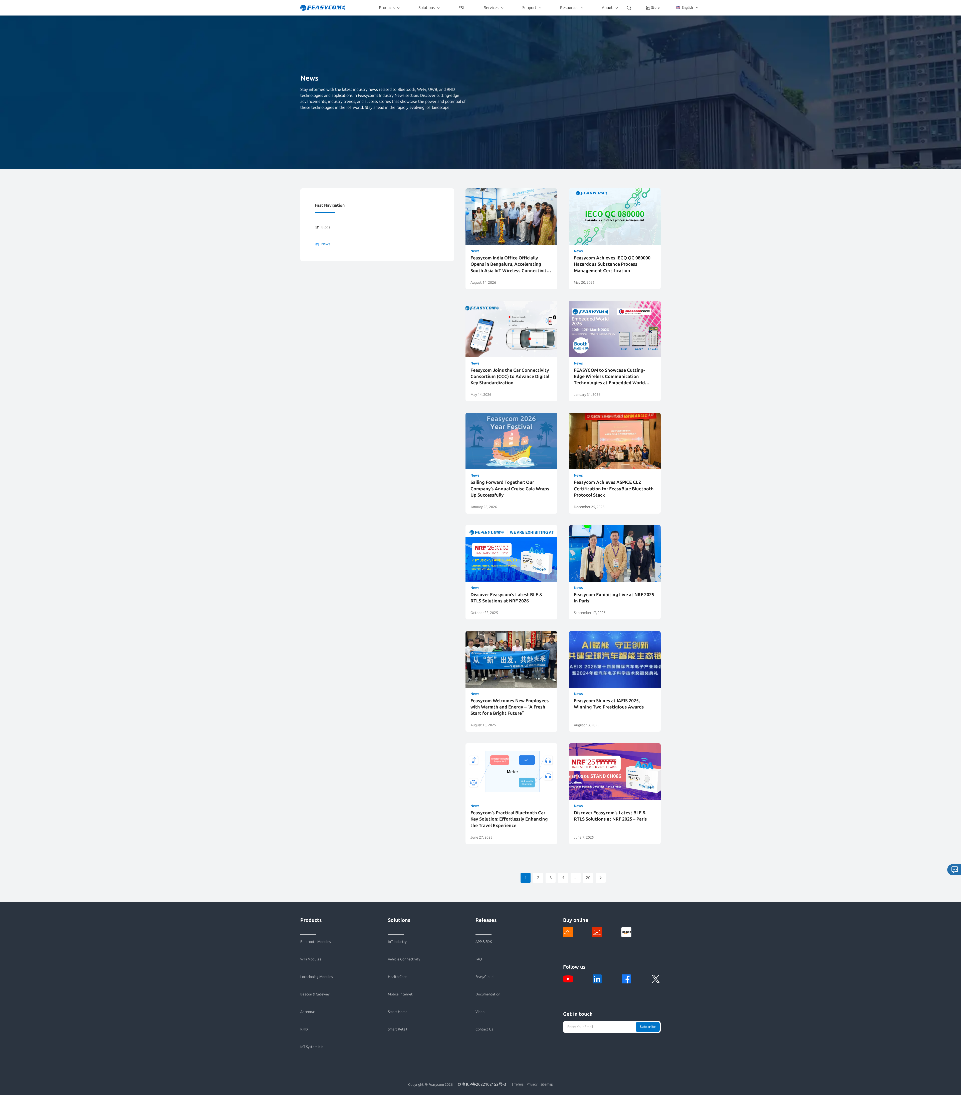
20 (588, 877)
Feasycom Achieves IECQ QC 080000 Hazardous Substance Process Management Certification (612, 264)
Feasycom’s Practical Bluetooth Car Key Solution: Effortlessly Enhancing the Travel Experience (509, 819)
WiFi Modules (310, 959)
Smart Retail (397, 1029)
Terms (519, 1084)
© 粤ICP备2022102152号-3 (482, 1084)
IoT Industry (397, 942)
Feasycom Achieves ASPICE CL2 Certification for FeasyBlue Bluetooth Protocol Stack (614, 489)
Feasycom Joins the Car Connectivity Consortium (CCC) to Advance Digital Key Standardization (509, 377)
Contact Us (484, 1029)
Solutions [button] (426, 7)
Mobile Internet (400, 994)
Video (480, 1012)
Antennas (307, 1012)
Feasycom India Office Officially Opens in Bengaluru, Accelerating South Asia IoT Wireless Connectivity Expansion (509, 264)
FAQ (478, 959)
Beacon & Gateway (315, 994)
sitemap (547, 1084)
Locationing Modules (316, 977)
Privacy (532, 1084)
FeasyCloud (484, 977)
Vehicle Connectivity (404, 959)
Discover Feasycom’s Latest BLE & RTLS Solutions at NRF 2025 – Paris (610, 816)
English (687, 8)
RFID (304, 1029)
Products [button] (387, 7)
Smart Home (397, 1012)
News (325, 244)
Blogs (325, 227)
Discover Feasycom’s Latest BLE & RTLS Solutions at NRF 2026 (506, 598)
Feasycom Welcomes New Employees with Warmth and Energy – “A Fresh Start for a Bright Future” (509, 707)
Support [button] (529, 7)
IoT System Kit (311, 1047)
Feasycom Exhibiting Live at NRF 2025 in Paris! (614, 598)
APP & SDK (483, 942)
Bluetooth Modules (315, 942)
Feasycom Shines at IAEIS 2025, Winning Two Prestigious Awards (609, 704)
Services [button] (491, 7)
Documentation (487, 994)
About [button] (607, 7)
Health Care (397, 977)
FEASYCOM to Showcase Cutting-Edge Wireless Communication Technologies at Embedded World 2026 (609, 377)
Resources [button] (569, 7)
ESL (461, 7)
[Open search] (629, 8)
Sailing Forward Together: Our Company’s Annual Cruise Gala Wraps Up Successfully (509, 489)
